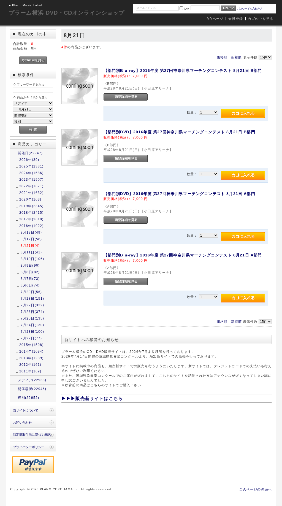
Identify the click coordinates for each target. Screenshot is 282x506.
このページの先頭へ (255, 489)
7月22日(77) (31, 338)
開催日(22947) (30, 153)
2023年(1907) (31, 179)
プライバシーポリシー (28, 447)
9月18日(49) (31, 232)
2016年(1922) (31, 226)
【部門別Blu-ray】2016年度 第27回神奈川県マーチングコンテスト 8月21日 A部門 (183, 255)
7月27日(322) (32, 305)
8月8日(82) (30, 272)
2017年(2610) (31, 219)
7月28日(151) (32, 298)
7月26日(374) (32, 311)
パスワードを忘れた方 (250, 8)
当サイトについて (25, 410)
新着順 (236, 57)
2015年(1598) (31, 345)
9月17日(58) (31, 239)
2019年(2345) (31, 206)
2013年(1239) (31, 358)
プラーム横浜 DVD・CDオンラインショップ (67, 13)
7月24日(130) (32, 325)
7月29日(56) (31, 292)
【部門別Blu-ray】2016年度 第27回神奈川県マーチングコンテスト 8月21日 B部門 (183, 70)
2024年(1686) (31, 173)
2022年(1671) (31, 186)
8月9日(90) (30, 265)
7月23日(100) (32, 331)
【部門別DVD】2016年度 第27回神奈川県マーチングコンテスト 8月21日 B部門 (179, 132)
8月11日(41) (31, 252)
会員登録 (235, 18)
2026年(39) (29, 159)
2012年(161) (30, 364)
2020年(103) (30, 199)
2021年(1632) (31, 192)
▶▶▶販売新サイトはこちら (92, 398)
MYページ (215, 18)
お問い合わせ (22, 422)
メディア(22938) (32, 380)
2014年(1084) (31, 351)
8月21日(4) (30, 245)
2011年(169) (30, 371)
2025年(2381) (31, 166)
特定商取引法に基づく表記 (32, 434)
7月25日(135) (32, 318)
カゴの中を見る (260, 18)
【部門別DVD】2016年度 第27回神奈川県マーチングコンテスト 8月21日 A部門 (179, 193)
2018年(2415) (31, 212)
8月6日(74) (30, 285)
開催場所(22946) (32, 389)
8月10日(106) (32, 259)
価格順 (222, 57)
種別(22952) (28, 397)
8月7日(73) (30, 278)
